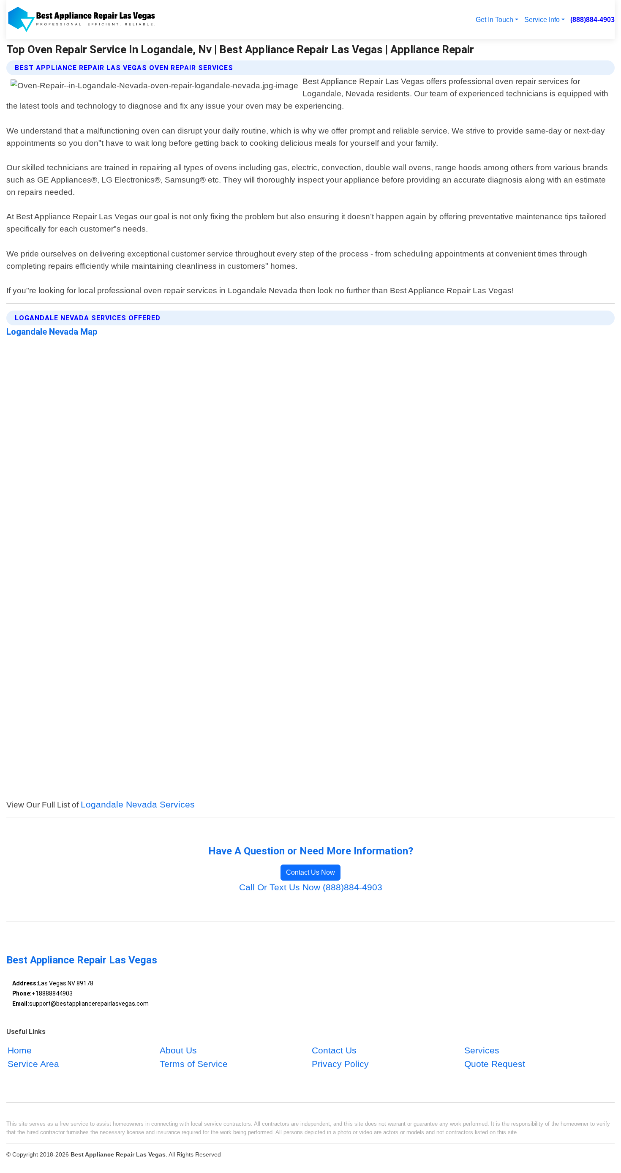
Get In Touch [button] (494, 19)
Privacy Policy (340, 1064)
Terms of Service (194, 1064)
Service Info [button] (542, 19)
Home (20, 1051)
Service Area (33, 1064)
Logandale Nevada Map (52, 332)
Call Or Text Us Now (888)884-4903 (310, 887)
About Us (178, 1051)
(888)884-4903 (592, 19)
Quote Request (494, 1064)
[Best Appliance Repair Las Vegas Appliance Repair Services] (81, 19)
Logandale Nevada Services (138, 804)
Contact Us (334, 1051)
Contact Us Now (310, 872)
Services (481, 1051)
